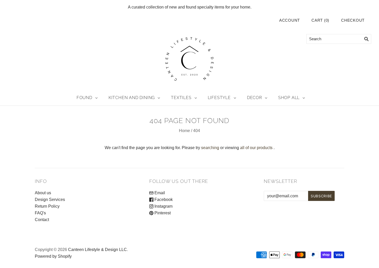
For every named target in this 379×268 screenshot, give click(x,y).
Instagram (162, 206)
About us (43, 193)
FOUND (84, 97)
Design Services (50, 199)
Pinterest (162, 213)
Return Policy (47, 206)
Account (289, 20)
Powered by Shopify (53, 256)
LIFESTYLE (219, 97)
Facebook (163, 199)
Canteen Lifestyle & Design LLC (97, 249)
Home (184, 130)
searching (210, 147)
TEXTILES (181, 97)
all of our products (256, 147)
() (320, 20)
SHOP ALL (289, 97)
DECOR (254, 97)
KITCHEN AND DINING (132, 97)
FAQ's (40, 213)
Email (159, 193)
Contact (42, 219)
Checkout (353, 20)
